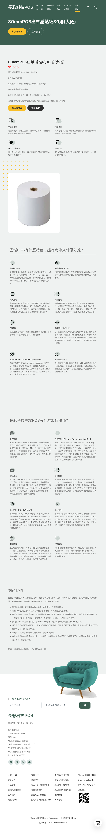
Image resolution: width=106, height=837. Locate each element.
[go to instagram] (23, 762)
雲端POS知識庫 (67, 7)
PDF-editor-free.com (58, 823)
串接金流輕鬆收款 (62, 780)
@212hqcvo (92, 785)
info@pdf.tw (89, 780)
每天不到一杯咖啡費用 (40, 785)
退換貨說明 (12, 800)
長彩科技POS (20, 7)
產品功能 (11, 785)
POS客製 (58, 800)
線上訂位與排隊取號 (63, 790)
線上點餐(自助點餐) (62, 785)
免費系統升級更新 (38, 795)
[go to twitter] (17, 762)
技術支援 (42, 823)
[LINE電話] (84, 798)
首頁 (37, 7)
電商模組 (58, 795)
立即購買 (36, 31)
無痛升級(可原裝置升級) (41, 800)
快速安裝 (35, 780)
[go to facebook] (10, 762)
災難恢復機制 (36, 790)
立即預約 (42, 7)
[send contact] (84, 705)
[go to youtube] (29, 762)
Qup (74, 818)
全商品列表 (12, 775)
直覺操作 (35, 775)
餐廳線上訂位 (51, 7)
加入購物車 (17, 31)
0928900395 (90, 775)
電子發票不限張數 (62, 775)
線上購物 (76, 7)
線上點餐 (58, 7)
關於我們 (11, 780)
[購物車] (98, 823)
